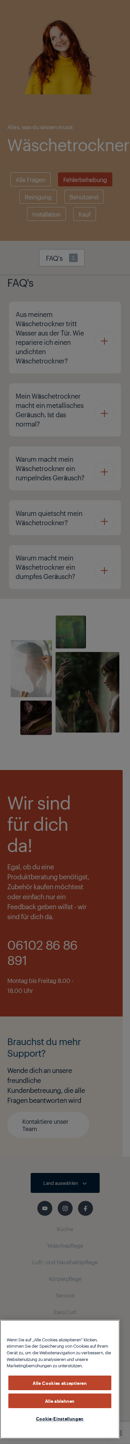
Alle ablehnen (60, 1401)
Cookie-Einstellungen (60, 1418)
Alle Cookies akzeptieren (60, 1383)
